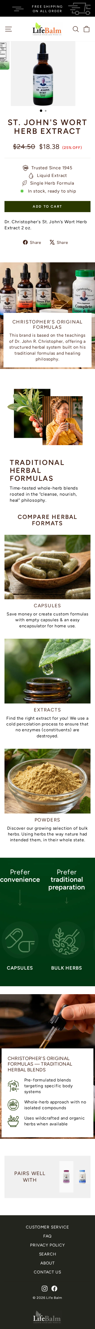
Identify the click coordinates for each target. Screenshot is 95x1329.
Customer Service (47, 1227)
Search (47, 1254)
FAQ (47, 1236)
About (47, 1263)
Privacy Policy (47, 1245)
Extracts (47, 710)
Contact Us (47, 1272)
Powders (48, 820)
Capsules (47, 606)
